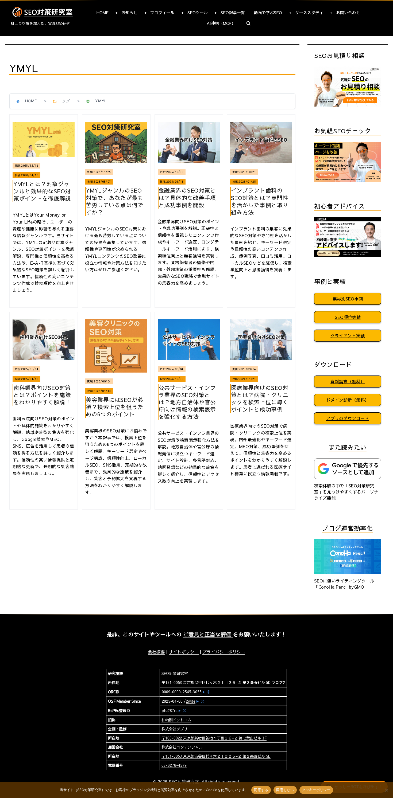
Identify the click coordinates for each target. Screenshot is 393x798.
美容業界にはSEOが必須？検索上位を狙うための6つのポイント (114, 407)
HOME (103, 12)
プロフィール (162, 12)
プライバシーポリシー (223, 652)
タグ (66, 101)
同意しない (285, 790)
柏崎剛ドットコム (176, 719)
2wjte (190, 701)
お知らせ (129, 12)
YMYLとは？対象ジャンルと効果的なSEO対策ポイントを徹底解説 (42, 191)
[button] (248, 23)
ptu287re (170, 710)
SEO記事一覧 (233, 12)
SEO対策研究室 (174, 673)
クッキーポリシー (316, 790)
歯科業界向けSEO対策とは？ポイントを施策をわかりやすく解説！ (42, 395)
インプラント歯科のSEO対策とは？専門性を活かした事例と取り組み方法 (259, 201)
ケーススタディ (309, 12)
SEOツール (197, 12)
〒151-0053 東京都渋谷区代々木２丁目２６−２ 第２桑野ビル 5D (216, 756)
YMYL (100, 101)
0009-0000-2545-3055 (182, 691)
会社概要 (156, 652)
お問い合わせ (348, 12)
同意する (261, 790)
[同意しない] (386, 790)
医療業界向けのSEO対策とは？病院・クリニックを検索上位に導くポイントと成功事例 (259, 398)
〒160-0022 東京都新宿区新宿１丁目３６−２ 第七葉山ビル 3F (214, 738)
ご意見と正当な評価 (208, 634)
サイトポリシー (184, 652)
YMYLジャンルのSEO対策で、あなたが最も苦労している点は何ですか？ (114, 201)
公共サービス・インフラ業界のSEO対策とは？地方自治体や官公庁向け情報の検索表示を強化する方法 (187, 402)
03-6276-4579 (174, 765)
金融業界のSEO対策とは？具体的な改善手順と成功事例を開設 (187, 197)
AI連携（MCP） (221, 23)
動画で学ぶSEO (268, 12)
